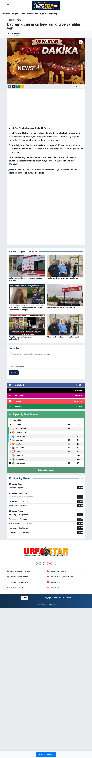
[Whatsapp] (54, 563)
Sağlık (15, 14)
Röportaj (53, 14)
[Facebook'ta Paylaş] (9, 86)
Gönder (14, 373)
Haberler (10, 20)
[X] (42, 563)
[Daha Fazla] (22, 86)
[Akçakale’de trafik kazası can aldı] (65, 295)
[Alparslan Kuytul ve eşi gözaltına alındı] (65, 324)
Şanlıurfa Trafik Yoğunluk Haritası (61, 577)
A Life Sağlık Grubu (46, 754)
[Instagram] (46, 563)
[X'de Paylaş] (13, 86)
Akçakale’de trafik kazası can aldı (61, 307)
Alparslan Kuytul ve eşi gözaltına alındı (63, 337)
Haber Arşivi (54, 588)
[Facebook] (38, 563)
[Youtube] (50, 563)
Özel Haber (32, 14)
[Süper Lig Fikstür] (82, 478)
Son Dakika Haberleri (17, 588)
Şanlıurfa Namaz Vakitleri (19, 577)
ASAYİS (19, 20)
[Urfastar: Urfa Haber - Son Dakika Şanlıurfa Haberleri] (46, 5)
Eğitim (43, 14)
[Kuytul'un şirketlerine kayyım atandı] (65, 266)
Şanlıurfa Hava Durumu (58, 571)
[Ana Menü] (8, 5)
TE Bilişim (51, 605)
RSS (25, 598)
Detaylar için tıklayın (46, 470)
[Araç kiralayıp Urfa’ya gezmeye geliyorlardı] (27, 324)
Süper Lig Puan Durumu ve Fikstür (22, 582)
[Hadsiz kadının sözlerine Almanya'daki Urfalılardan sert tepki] (27, 295)
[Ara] (84, 5)
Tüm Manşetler (55, 582)
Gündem (6, 14)
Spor (22, 14)
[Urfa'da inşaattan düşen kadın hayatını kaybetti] (27, 266)
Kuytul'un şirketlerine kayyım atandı (62, 278)
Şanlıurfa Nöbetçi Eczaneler (20, 571)
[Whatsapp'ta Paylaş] (18, 86)
